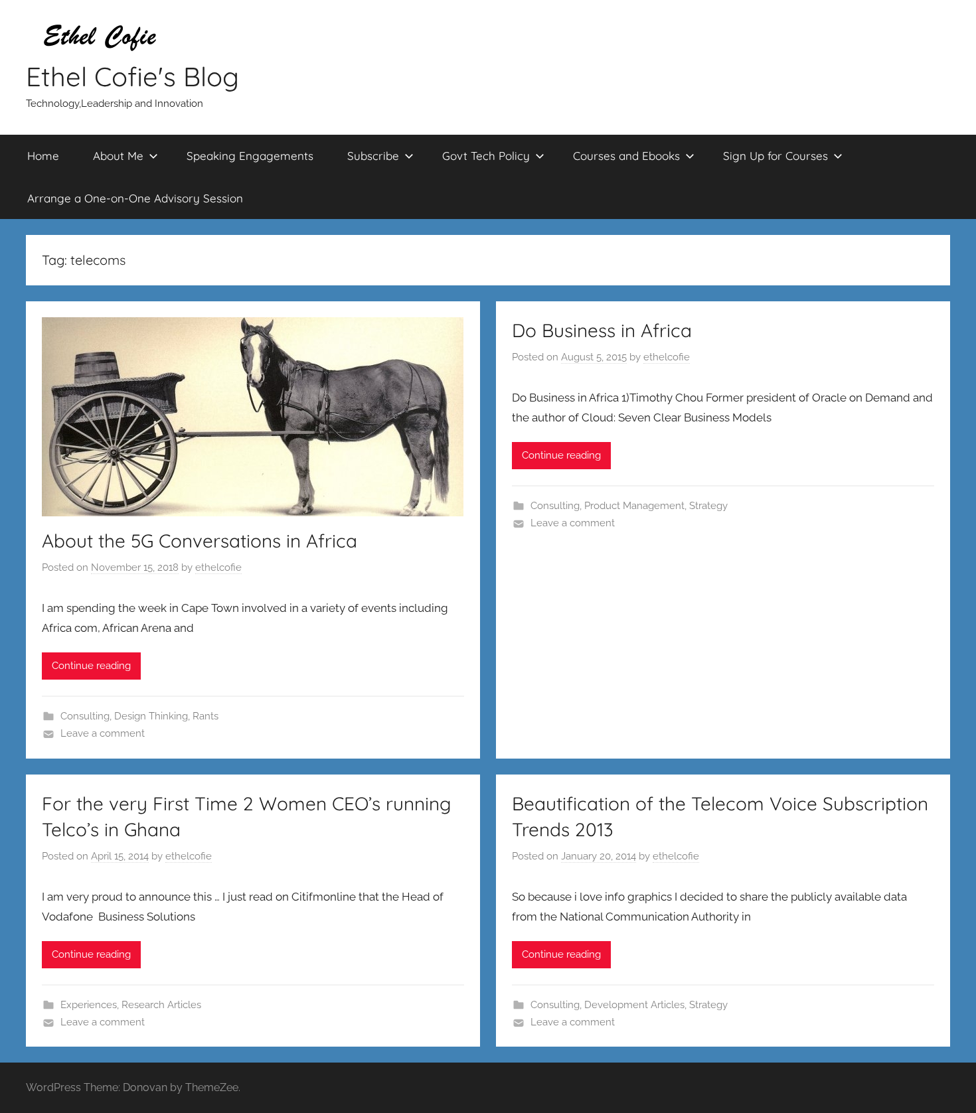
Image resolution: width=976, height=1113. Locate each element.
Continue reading (91, 666)
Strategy (708, 506)
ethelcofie (218, 567)
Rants (205, 716)
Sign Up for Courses (775, 156)
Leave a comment (102, 733)
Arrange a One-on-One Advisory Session (135, 198)
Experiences (88, 1005)
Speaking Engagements (250, 156)
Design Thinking (151, 716)
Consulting (85, 716)
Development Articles (634, 1005)
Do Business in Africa (602, 330)
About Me (118, 156)
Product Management (634, 506)
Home (43, 156)
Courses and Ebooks (626, 156)
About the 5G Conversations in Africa (199, 540)
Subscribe (373, 156)
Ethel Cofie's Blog (132, 76)
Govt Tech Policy (486, 156)
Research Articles (161, 1005)
